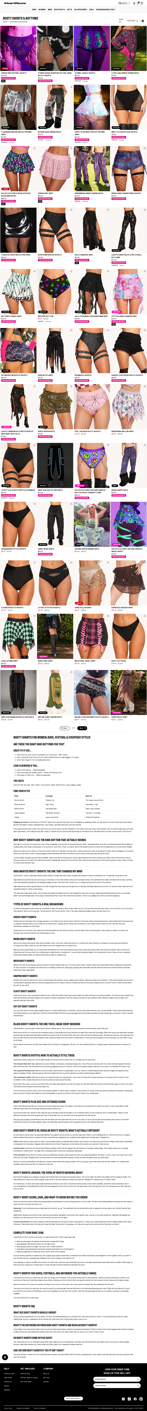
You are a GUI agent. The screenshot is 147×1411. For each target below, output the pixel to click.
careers (46, 1382)
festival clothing (45, 882)
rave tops (93, 853)
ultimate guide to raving (28, 1378)
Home (5, 22)
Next (82, 728)
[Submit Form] (138, 1379)
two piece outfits (86, 1066)
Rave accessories (23, 1241)
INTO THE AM (139, 1408)
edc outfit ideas (26, 1382)
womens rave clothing (37, 1258)
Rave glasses (22, 1244)
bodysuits (59, 10)
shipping (7, 1390)
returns (6, 1386)
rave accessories (72, 1013)
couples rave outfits (53, 1255)
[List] (143, 21)
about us (46, 1374)
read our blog (25, 1374)
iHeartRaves (96, 1408)
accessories (80, 10)
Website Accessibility (23, 1408)
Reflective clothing (71, 967)
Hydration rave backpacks (27, 1249)
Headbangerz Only (105, 10)
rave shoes (39, 1073)
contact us (8, 1382)
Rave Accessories (43, 775)
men (50, 10)
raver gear (91, 1291)
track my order (9, 1374)
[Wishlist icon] (34, 28)
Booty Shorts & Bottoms (19, 22)
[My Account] (134, 3)
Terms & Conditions (40, 1408)
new (34, 10)
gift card (46, 1378)
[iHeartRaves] (15, 3)
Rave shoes (21, 1246)
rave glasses (54, 1066)
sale (91, 10)
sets (69, 10)
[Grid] (140, 21)
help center (8, 1378)
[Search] (120, 3)
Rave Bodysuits (39, 770)
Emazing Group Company (125, 1408)
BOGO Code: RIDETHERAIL (8, 78)
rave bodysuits (41, 853)
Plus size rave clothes (21, 1119)
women (42, 10)
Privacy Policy (8, 1408)
